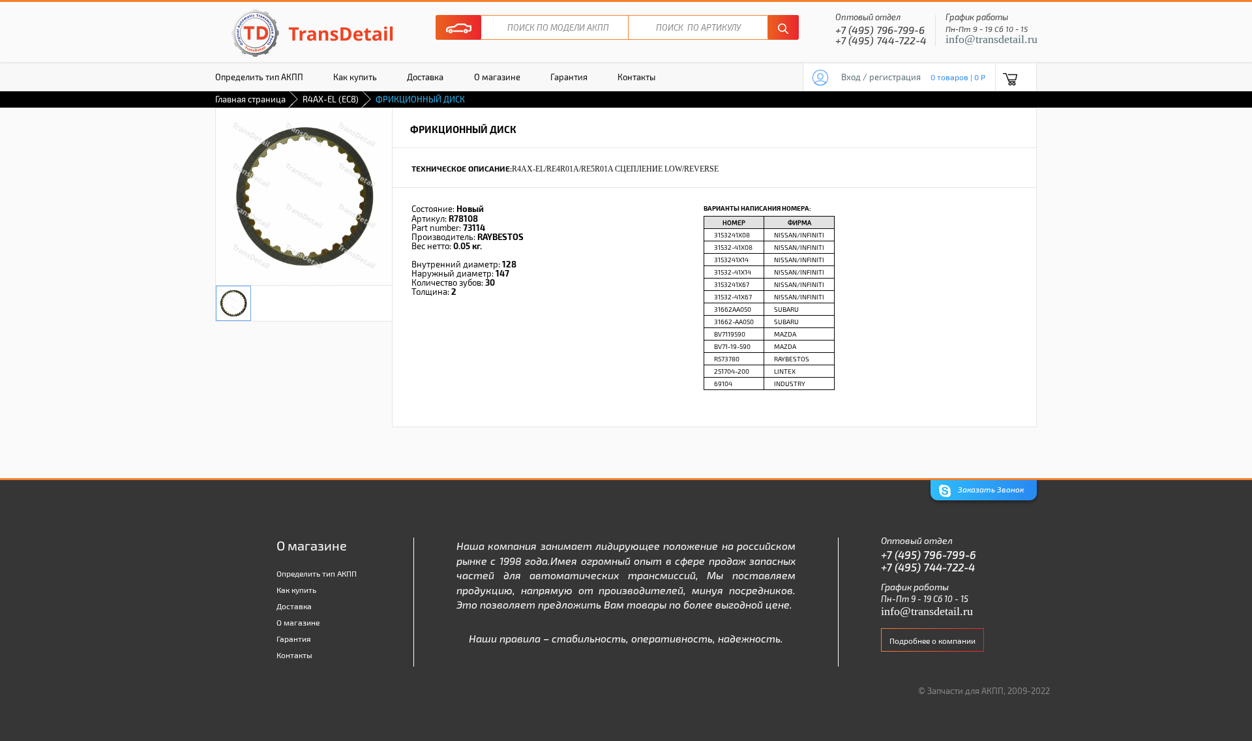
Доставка (425, 77)
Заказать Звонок (990, 489)
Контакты (636, 77)
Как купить (355, 77)
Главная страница (250, 99)
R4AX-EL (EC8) (331, 99)
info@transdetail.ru (991, 39)
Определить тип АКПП (259, 77)
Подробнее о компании (932, 640)
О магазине (497, 77)
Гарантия (569, 77)
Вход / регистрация (881, 77)
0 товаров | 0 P (958, 77)
